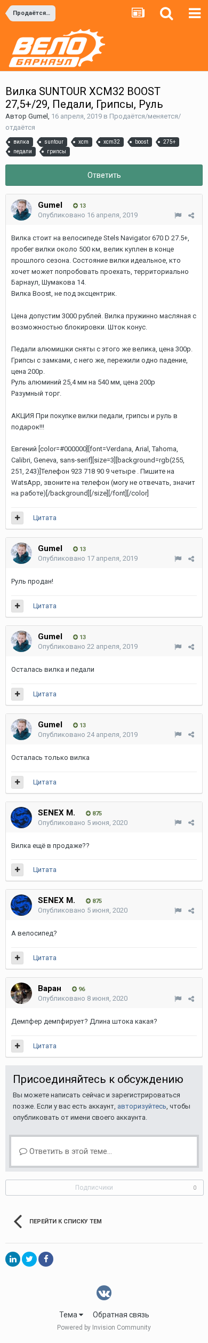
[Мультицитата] (17, 518)
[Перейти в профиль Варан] (21, 993)
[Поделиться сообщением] (191, 215)
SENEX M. (56, 813)
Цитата (45, 518)
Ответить (104, 175)
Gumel (38, 116)
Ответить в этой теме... (69, 1151)
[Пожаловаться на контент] (177, 215)
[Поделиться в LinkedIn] (12, 1259)
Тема (69, 1314)
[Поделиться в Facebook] (45, 1259)
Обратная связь (121, 1314)
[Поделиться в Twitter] (29, 1259)
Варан (49, 988)
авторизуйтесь (141, 1106)
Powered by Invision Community (104, 1327)
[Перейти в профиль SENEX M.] (21, 817)
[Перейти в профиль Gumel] (21, 210)
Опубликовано (88, 215)
